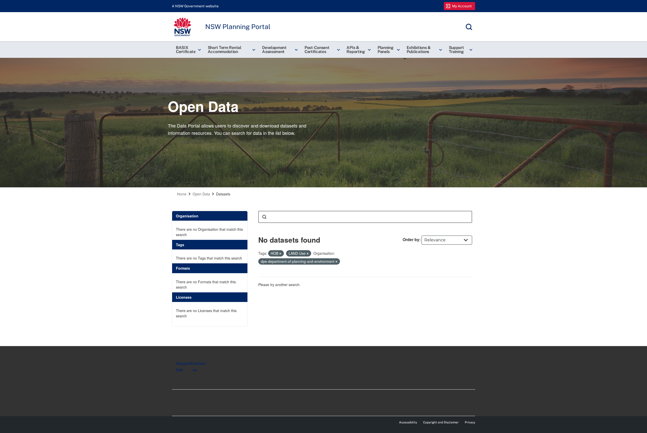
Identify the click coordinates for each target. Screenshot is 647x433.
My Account (462, 6)
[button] (188, 50)
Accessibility (408, 422)
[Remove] (280, 253)
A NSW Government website (195, 6)
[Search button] (264, 217)
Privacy (470, 422)
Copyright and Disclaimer (441, 422)
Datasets (223, 193)
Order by (411, 239)
